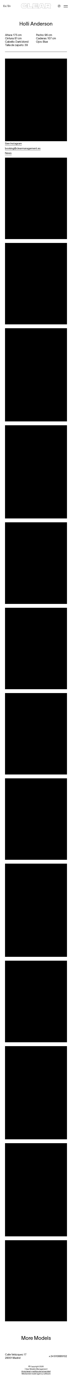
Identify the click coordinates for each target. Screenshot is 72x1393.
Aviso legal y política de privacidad (36, 1371)
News (8, 152)
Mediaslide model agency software (36, 1374)
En (9, 6)
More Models (36, 1338)
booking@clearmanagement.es (23, 148)
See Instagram (13, 143)
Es (4, 6)
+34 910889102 (58, 1356)
